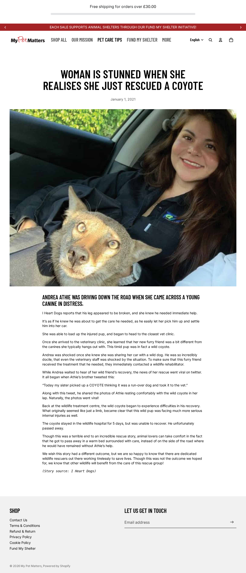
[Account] (220, 40)
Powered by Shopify (56, 566)
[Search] (210, 40)
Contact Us (18, 520)
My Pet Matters (31, 566)
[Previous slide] (5, 27)
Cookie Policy (20, 543)
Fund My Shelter (23, 548)
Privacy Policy (21, 537)
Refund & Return (22, 531)
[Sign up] (232, 522)
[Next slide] (240, 27)
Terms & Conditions (25, 525)
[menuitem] (167, 39)
